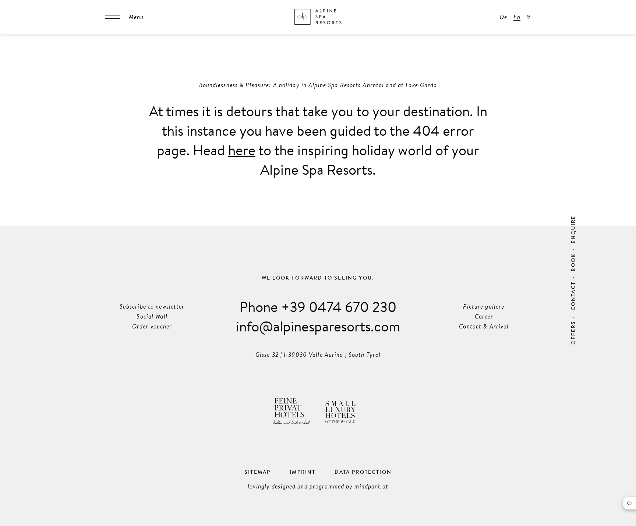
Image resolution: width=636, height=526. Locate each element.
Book (573, 262)
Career (484, 316)
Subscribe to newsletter (152, 306)
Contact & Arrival (484, 326)
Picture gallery (484, 306)
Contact (573, 295)
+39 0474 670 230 (338, 306)
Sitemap (257, 472)
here (241, 150)
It (528, 17)
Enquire (573, 229)
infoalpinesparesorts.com (318, 326)
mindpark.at (371, 486)
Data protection (363, 472)
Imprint (302, 472)
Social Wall (152, 316)
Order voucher (152, 326)
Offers (573, 333)
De (503, 17)
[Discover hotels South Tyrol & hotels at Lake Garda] (318, 17)
